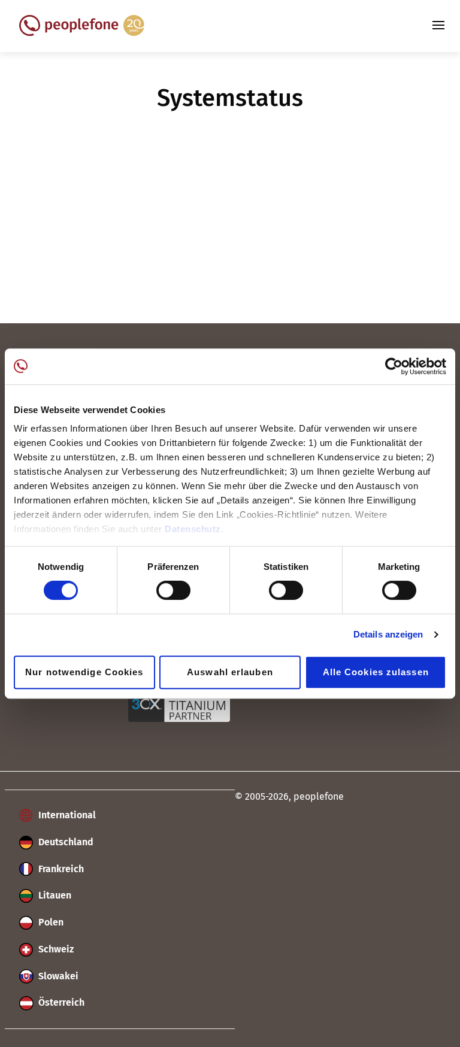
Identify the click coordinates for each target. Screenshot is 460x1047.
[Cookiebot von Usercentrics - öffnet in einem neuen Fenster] (393, 366)
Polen (49, 922)
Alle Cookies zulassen (376, 672)
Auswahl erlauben (230, 672)
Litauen (53, 895)
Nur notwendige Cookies (84, 672)
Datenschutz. (194, 529)
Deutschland (64, 842)
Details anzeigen (388, 634)
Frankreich (60, 869)
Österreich (60, 1002)
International (66, 815)
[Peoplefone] (81, 32)
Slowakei (57, 976)
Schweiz (55, 949)
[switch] (173, 590)
